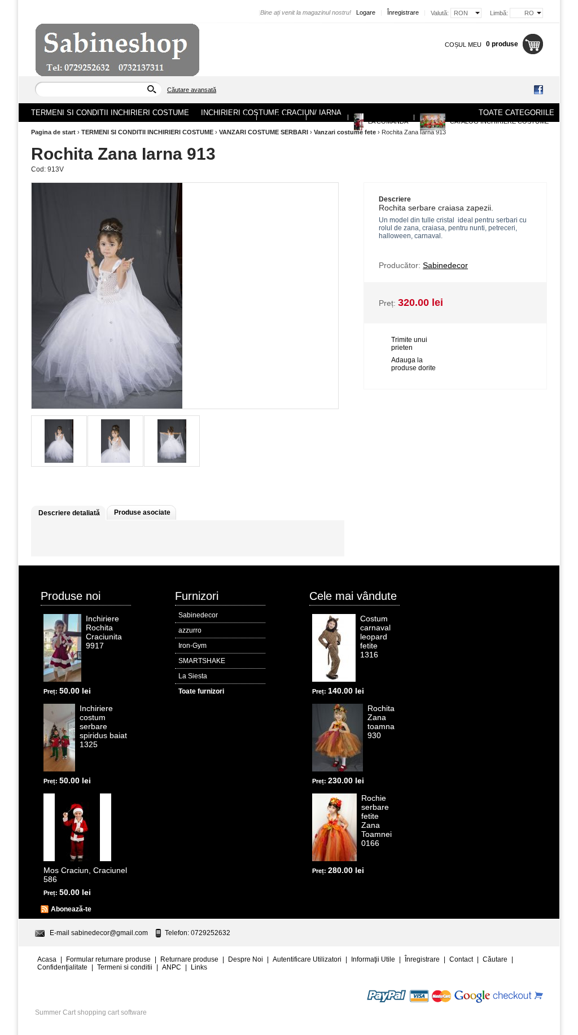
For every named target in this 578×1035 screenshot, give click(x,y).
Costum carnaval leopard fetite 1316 (375, 636)
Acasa (240, 116)
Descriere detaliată (69, 513)
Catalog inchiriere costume (498, 121)
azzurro (190, 630)
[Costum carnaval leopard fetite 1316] (334, 648)
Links (199, 967)
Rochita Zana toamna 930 (381, 722)
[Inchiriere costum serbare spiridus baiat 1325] (59, 737)
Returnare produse (189, 959)
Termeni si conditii (124, 967)
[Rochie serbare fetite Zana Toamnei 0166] (334, 827)
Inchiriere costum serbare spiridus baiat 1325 (103, 726)
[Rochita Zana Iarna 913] (59, 441)
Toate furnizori (201, 691)
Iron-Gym (192, 646)
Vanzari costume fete (345, 132)
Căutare (495, 959)
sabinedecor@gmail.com (109, 933)
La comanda (387, 121)
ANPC (171, 967)
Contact (327, 116)
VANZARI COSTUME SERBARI (263, 132)
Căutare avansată (191, 89)
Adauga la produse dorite (413, 364)
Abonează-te (71, 909)
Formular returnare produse (108, 959)
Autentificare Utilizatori (307, 959)
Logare (365, 12)
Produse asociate (142, 512)
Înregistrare (403, 12)
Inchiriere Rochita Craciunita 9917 (104, 632)
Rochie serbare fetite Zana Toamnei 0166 (376, 820)
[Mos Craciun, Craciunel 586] (77, 827)
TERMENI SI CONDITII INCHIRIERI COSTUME (147, 132)
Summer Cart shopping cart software (91, 1012)
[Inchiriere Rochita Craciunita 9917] (62, 648)
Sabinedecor (198, 615)
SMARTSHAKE (201, 661)
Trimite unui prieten (409, 344)
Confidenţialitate (62, 967)
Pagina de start (53, 132)
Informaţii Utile (373, 959)
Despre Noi (281, 116)
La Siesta (192, 676)
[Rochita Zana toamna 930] (337, 737)
